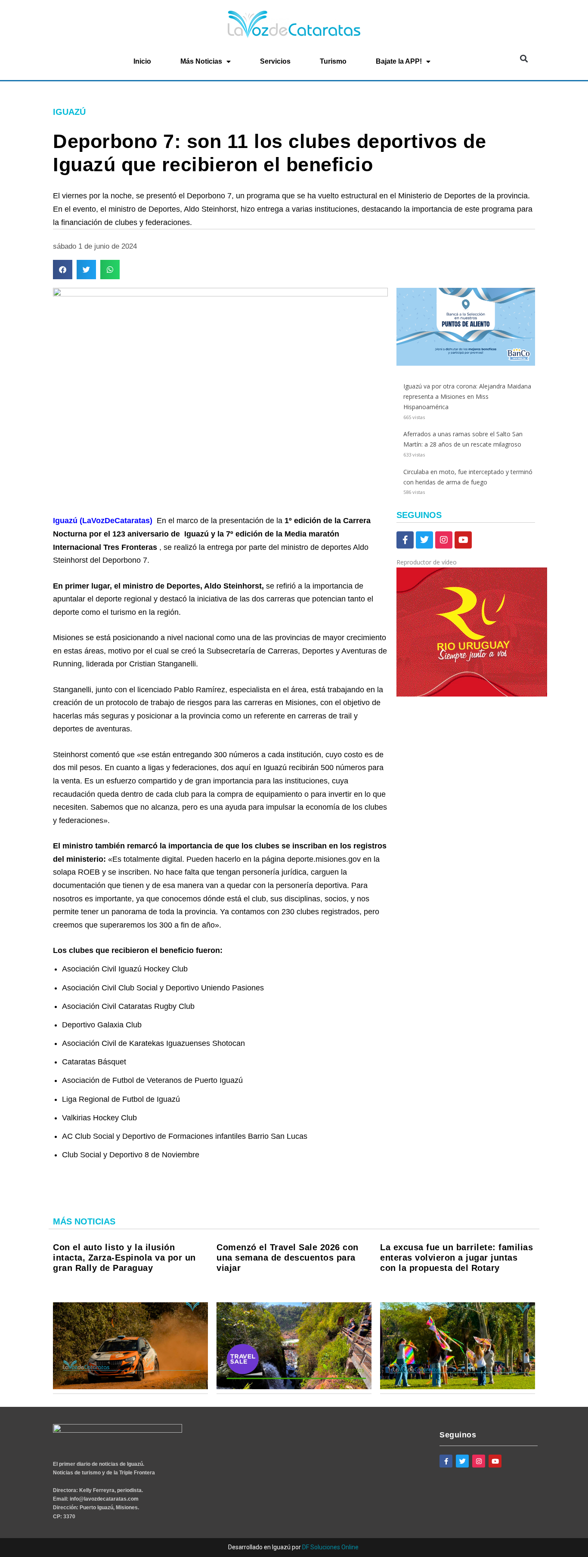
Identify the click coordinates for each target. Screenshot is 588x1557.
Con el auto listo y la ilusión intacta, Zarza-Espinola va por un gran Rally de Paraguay (124, 1258)
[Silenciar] (401, 749)
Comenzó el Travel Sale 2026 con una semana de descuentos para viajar (288, 1258)
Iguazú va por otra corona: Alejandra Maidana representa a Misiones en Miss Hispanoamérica (467, 396)
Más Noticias (201, 61)
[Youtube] (463, 540)
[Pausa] (401, 707)
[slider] (404, 726)
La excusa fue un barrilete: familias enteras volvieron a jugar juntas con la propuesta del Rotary (456, 1258)
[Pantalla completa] (401, 760)
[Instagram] (443, 540)
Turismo (333, 61)
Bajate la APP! (399, 61)
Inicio (142, 61)
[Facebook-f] (405, 540)
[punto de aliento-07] (465, 363)
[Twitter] (424, 540)
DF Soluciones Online (330, 1547)
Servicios (275, 61)
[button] (524, 59)
